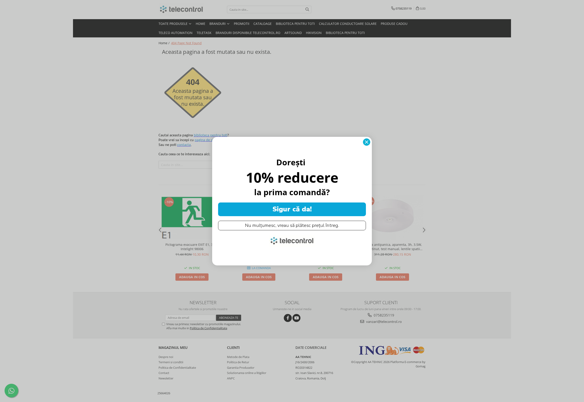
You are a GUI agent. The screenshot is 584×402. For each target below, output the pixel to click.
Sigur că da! (292, 209)
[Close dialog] (366, 142)
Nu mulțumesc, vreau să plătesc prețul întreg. (292, 225)
